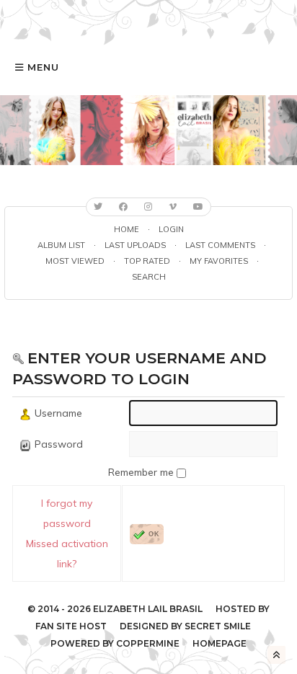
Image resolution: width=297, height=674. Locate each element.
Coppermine (147, 643)
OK (154, 534)
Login (171, 229)
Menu (43, 67)
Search (149, 277)
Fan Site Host (71, 626)
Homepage (219, 643)
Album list (61, 245)
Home (126, 229)
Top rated (147, 261)
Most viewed (75, 261)
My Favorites (219, 261)
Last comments (220, 245)
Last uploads (135, 245)
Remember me (142, 472)
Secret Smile (218, 626)
